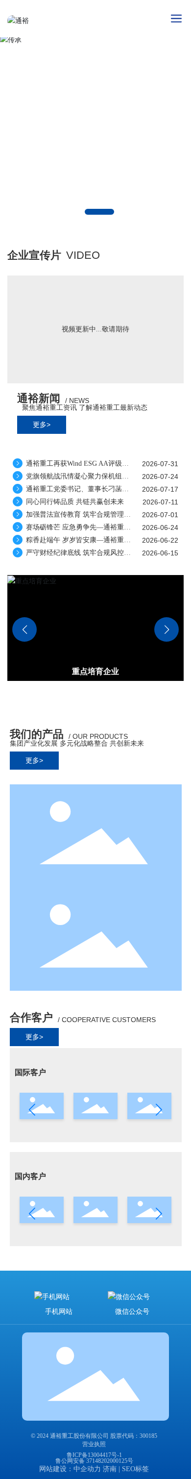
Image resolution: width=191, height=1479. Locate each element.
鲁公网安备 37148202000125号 (94, 1460)
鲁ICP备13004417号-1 (94, 1455)
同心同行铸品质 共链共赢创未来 (74, 501)
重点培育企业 (95, 671)
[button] (99, 212)
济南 (110, 1469)
